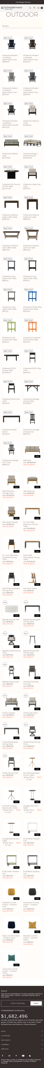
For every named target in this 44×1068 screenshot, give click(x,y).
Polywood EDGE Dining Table (9, 369)
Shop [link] (3, 1031)
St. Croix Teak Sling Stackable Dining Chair (10, 557)
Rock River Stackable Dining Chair (11, 589)
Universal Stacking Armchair (30, 683)
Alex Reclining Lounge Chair (8, 492)
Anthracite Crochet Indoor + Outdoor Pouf (31, 905)
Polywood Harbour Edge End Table (31, 216)
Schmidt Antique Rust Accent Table (9, 807)
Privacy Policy (5, 1059)
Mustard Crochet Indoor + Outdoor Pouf (9, 905)
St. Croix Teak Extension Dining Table (30, 524)
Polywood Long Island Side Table (9, 277)
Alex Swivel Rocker (10, 522)
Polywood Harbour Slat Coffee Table (10, 247)
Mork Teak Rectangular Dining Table (31, 557)
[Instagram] (9, 1055)
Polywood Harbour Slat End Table (31, 247)
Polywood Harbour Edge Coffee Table (10, 216)
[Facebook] (2, 1055)
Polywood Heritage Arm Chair (10, 461)
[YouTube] (23, 1055)
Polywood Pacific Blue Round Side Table (32, 308)
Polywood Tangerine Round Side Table (31, 339)
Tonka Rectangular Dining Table (10, 743)
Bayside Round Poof (10, 620)
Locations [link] (5, 1036)
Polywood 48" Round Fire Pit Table (11, 185)
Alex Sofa (27, 460)
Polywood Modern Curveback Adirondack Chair (10, 57)
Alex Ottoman (29, 491)
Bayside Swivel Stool (10, 682)
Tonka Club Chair (30, 713)
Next (42, 4)
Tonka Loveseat (8, 713)
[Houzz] (30, 1055)
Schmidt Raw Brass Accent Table (31, 774)
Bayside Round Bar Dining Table (31, 652)
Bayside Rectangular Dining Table (31, 621)
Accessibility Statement (33, 1059)
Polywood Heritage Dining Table (31, 400)
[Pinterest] (16, 1055)
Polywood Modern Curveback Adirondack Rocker (10, 123)
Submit (36, 1003)
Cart (39, 8)
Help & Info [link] (5, 1040)
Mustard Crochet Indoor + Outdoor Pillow (30, 938)
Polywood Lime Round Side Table (9, 339)
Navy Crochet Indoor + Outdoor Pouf (11, 937)
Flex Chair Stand (30, 588)
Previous (2, 4)
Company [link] (5, 1044)
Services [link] (4, 1049)
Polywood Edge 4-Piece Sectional (30, 155)
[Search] (30, 7)
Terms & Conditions (18, 1059)
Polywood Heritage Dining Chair (31, 431)
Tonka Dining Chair (10, 773)
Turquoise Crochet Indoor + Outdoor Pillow (9, 971)
